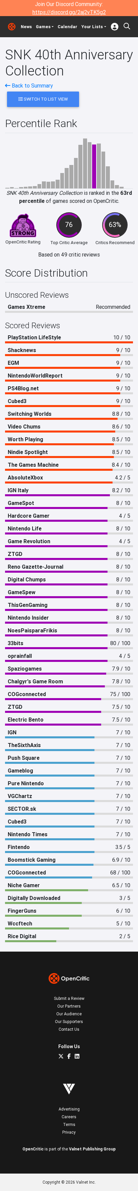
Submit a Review (69, 998)
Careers (69, 1116)
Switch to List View (45, 99)
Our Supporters (69, 1021)
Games (43, 27)
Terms (69, 1124)
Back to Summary (31, 85)
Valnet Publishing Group (92, 1148)
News (26, 27)
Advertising (69, 1109)
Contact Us (69, 1029)
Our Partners (69, 1006)
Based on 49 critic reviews (69, 254)
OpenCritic (33, 1148)
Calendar (67, 27)
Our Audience (69, 1013)
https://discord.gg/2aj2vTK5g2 (69, 12)
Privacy (69, 1132)
